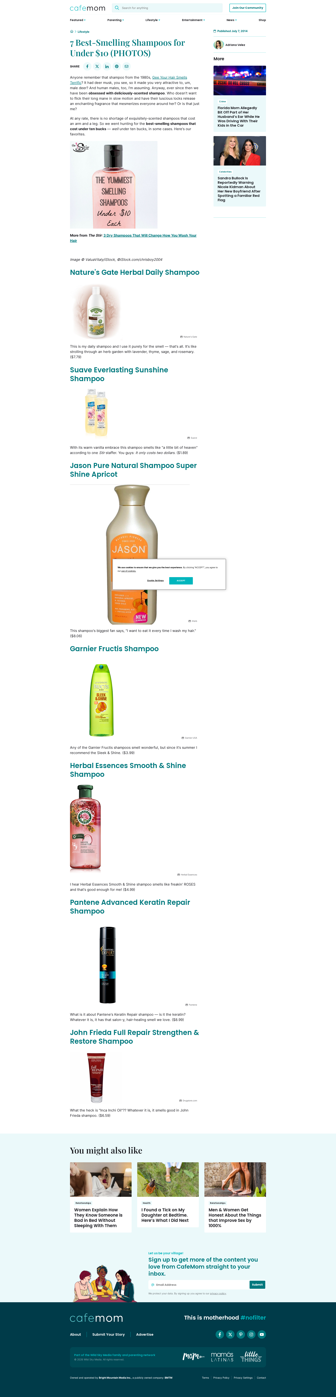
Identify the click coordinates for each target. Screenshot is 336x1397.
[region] (169, 574)
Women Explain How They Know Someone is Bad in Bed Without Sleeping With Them (98, 1218)
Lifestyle (83, 31)
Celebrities (225, 171)
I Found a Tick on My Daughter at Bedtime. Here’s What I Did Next (165, 1215)
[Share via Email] (126, 66)
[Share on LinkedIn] (107, 66)
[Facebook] (220, 1334)
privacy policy (218, 1293)
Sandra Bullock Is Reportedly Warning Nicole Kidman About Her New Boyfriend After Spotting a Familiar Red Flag (239, 189)
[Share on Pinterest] (117, 66)
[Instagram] (251, 1334)
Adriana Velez (235, 45)
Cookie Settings (155, 580)
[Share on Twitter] (97, 66)
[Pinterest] (241, 1334)
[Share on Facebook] (87, 66)
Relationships (83, 1203)
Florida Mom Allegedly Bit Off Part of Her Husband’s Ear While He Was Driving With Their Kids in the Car (239, 116)
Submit (257, 1285)
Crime (222, 101)
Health (146, 1203)
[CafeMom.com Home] (87, 8)
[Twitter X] (230, 1334)
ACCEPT (181, 580)
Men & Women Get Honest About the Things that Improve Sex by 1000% (235, 1218)
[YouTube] (262, 1334)
